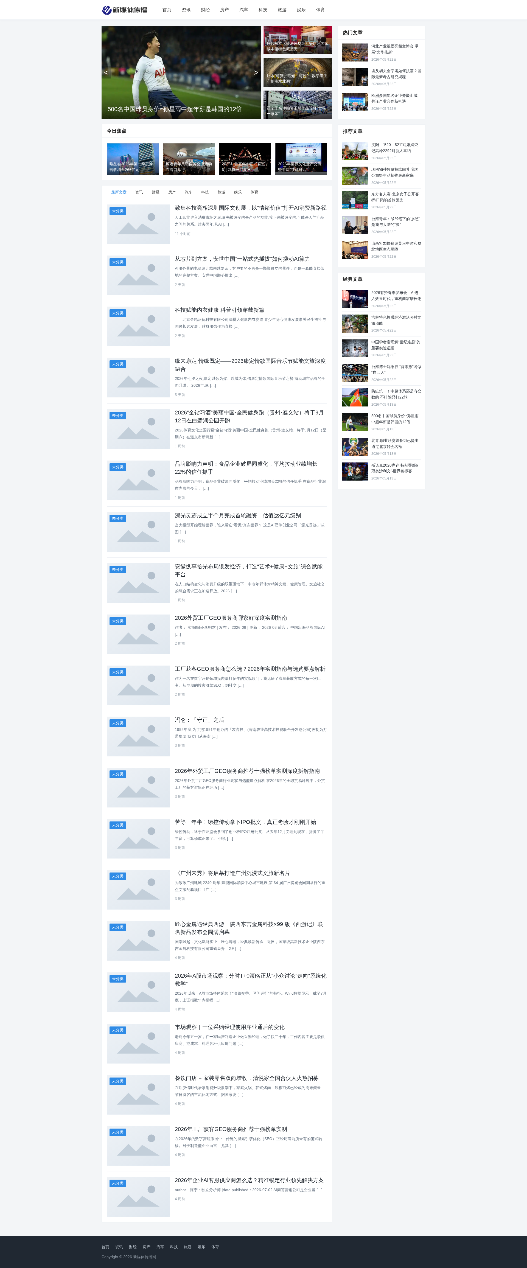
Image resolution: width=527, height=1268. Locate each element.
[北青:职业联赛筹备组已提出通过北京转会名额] (355, 447)
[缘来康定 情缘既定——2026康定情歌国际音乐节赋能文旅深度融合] (138, 377)
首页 (166, 9)
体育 (320, 9)
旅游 (282, 9)
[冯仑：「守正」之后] (138, 736)
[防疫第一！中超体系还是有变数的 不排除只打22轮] (355, 397)
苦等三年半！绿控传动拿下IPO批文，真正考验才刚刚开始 (245, 822)
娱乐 (301, 9)
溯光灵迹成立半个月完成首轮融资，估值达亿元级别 (238, 515)
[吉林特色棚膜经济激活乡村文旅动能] (355, 324)
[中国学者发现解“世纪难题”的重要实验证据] (355, 348)
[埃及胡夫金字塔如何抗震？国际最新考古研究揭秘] (355, 77)
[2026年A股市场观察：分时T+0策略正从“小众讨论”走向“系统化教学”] (138, 992)
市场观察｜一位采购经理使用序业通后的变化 (230, 1027)
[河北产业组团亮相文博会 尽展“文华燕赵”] (355, 52)
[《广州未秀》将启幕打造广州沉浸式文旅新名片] (138, 890)
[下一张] (256, 72)
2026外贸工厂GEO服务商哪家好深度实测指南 (231, 618)
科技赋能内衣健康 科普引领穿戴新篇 (219, 310)
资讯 (186, 9)
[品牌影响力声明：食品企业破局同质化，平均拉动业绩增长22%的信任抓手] (138, 480)
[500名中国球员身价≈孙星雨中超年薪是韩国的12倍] (355, 422)
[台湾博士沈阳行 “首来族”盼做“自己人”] (355, 373)
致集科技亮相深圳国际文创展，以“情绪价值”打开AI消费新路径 (251, 208)
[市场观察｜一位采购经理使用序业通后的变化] (138, 1044)
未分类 (118, 211)
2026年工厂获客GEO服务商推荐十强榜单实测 (231, 1129)
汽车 (243, 9)
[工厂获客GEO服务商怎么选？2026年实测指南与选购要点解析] (138, 685)
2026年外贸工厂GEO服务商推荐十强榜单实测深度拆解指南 (247, 771)
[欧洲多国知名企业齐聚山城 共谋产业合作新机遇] (355, 102)
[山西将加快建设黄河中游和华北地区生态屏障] (355, 250)
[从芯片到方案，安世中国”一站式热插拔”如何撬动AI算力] (138, 275)
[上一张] (106, 72)
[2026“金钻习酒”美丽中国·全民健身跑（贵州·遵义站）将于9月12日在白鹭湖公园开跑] (138, 429)
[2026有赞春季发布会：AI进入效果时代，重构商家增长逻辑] (355, 299)
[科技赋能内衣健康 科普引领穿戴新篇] (138, 326)
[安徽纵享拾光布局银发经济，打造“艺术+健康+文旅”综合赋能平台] (138, 583)
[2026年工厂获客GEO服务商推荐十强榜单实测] (138, 1146)
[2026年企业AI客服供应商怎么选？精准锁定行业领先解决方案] (138, 1197)
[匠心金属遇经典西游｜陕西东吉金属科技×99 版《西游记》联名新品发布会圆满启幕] (138, 941)
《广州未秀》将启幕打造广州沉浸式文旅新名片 (232, 873)
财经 (205, 9)
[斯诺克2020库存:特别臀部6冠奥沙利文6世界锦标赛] (355, 471)
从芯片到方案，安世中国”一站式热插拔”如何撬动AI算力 (242, 259)
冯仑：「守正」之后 (199, 720)
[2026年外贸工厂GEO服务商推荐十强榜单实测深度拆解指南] (138, 787)
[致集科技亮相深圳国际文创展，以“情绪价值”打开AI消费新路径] (138, 224)
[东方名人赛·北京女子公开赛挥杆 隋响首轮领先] (355, 200)
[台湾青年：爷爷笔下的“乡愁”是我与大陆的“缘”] (355, 225)
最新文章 (119, 192)
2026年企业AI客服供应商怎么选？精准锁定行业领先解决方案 (249, 1180)
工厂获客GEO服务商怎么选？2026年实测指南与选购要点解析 (250, 669)
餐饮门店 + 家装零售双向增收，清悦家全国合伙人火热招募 (247, 1078)
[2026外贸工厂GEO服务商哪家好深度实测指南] (138, 634)
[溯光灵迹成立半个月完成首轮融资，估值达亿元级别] (138, 532)
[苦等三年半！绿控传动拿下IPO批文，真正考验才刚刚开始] (138, 839)
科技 (263, 9)
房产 (224, 9)
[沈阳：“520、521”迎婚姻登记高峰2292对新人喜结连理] (355, 151)
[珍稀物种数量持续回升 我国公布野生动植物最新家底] (355, 176)
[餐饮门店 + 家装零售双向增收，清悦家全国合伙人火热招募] (138, 1095)
